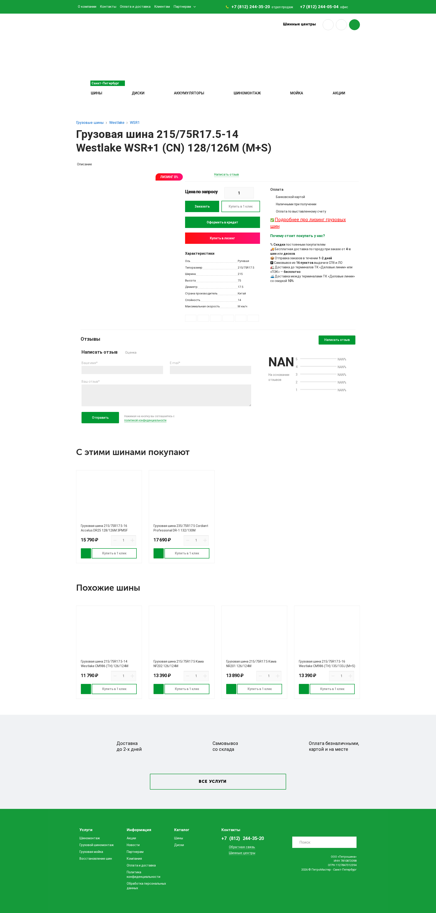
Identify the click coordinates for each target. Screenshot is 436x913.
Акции (339, 93)
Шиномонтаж (247, 93)
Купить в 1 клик (241, 206)
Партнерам (182, 7)
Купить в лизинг (222, 238)
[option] (133, 221)
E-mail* (175, 363)
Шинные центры (299, 24)
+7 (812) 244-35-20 (250, 6)
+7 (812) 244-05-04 (319, 6)
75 (239, 280)
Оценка (130, 352)
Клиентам (162, 7)
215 (240, 274)
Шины (96, 93)
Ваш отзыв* (91, 381)
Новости (133, 845)
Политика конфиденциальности (143, 874)
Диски (138, 93)
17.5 (240, 287)
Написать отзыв (226, 174)
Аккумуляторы (189, 93)
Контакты (108, 7)
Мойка (296, 93)
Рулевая (243, 261)
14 (239, 300)
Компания (134, 858)
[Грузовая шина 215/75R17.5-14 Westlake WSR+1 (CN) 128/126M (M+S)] (133, 221)
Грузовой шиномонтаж (96, 845)
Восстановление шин (95, 858)
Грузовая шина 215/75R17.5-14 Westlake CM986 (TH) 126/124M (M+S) (104, 666)
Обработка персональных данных (146, 886)
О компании (87, 7)
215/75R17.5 (246, 267)
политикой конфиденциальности (145, 420)
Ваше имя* (90, 363)
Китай (242, 293)
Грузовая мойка (91, 852)
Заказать (202, 206)
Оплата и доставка (135, 7)
